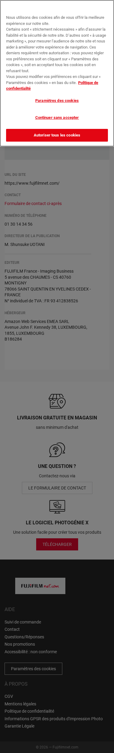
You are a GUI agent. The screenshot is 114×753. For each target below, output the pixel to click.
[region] (57, 73)
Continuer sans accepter (57, 117)
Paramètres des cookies (57, 100)
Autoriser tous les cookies (57, 135)
